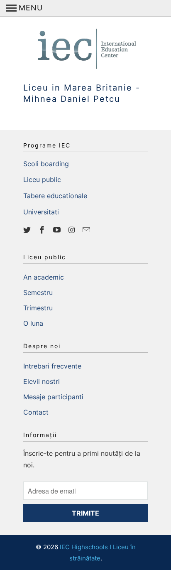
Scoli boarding (46, 164)
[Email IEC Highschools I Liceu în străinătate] (87, 230)
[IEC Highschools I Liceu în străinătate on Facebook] (42, 230)
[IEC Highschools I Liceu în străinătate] (85, 45)
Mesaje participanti (53, 397)
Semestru (38, 292)
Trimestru (38, 308)
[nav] (24, 8)
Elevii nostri (41, 381)
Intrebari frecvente (52, 366)
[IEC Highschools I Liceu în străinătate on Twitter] (27, 230)
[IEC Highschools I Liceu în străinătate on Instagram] (72, 230)
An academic (43, 277)
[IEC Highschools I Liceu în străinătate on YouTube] (57, 230)
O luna (33, 323)
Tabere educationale (55, 196)
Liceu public (42, 179)
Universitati (41, 212)
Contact (36, 412)
